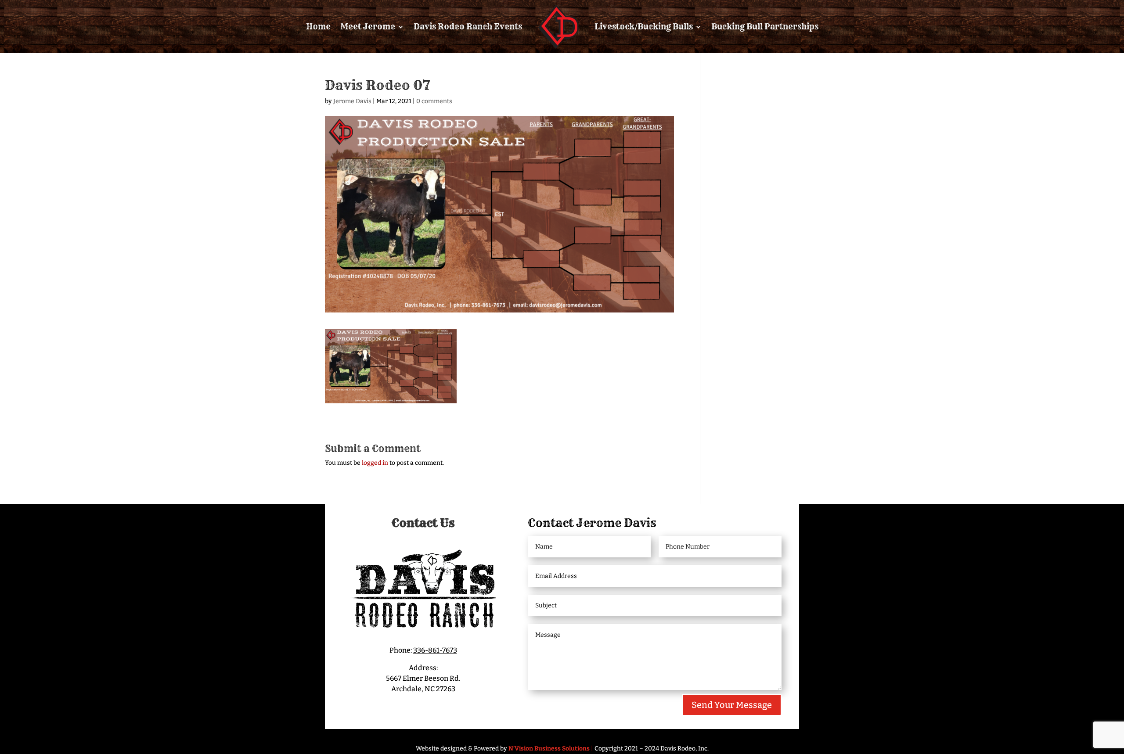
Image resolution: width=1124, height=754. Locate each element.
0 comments (434, 101)
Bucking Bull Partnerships (764, 27)
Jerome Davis (352, 101)
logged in (375, 463)
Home (318, 27)
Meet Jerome (367, 27)
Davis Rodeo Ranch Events (468, 27)
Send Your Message (732, 705)
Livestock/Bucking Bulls (643, 27)
